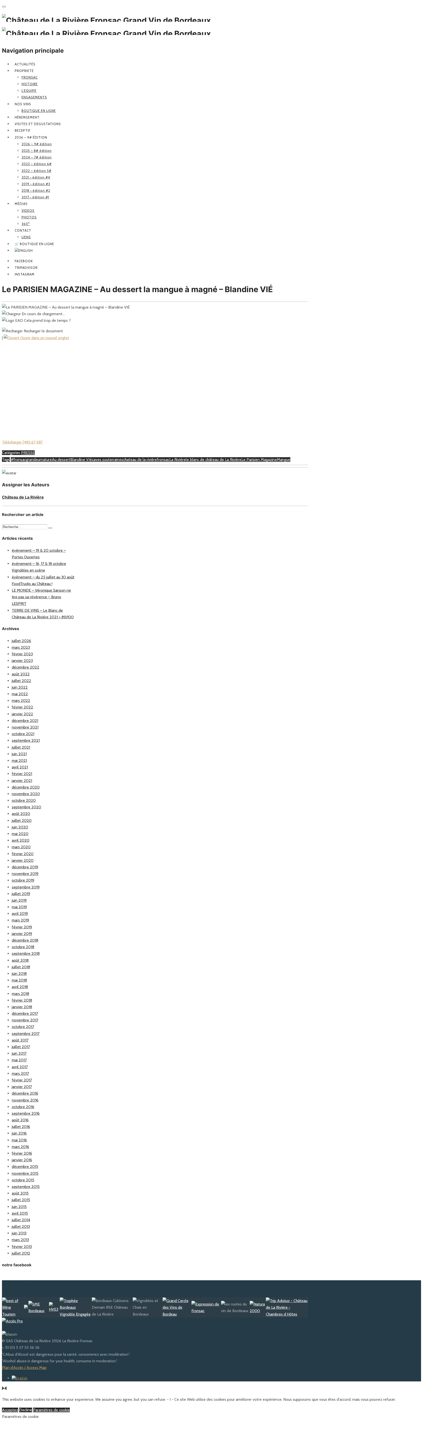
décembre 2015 (25, 1166)
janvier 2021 (22, 780)
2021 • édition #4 (36, 177)
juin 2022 (20, 687)
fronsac (163, 459)
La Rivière (177, 459)
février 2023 (22, 654)
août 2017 (20, 1040)
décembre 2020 (26, 787)
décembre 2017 (25, 1013)
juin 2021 (19, 754)
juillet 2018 (21, 967)
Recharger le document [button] (43, 331)
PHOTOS (29, 217)
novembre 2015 (25, 1173)
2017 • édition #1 (35, 197)
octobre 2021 (23, 733)
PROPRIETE (24, 71)
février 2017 (22, 1080)
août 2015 (20, 1193)
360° (26, 224)
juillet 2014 (21, 1220)
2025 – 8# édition (37, 151)
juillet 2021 (21, 747)
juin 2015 (19, 1206)
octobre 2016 (23, 1106)
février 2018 (22, 1000)
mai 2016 (19, 1140)
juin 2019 (19, 900)
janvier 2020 (23, 860)
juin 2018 (19, 973)
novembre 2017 (25, 1020)
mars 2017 (20, 1073)
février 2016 (22, 1153)
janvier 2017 (22, 1086)
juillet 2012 (21, 1253)
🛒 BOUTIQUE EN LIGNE (34, 244)
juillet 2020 (22, 820)
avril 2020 (20, 840)
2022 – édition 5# (36, 171)
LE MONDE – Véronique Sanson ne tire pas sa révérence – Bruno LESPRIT (41, 597)
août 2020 (21, 813)
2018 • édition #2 (36, 190)
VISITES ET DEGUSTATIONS (38, 124)
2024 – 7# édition (37, 157)
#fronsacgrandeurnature (31, 459)
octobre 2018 (23, 947)
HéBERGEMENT (27, 117)
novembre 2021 (25, 727)
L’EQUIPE (29, 91)
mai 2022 (20, 694)
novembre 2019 (25, 873)
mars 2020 (21, 847)
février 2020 (23, 853)
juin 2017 (19, 1053)
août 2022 (21, 674)
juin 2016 (19, 1133)
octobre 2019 (23, 880)
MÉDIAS (21, 204)
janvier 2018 (22, 1007)
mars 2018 (20, 993)
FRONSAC (30, 77)
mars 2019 (20, 920)
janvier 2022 (22, 714)
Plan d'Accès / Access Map (24, 1367)
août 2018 (20, 960)
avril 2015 (20, 1213)
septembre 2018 (26, 953)
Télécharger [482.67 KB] (22, 442)
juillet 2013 (21, 1226)
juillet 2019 (21, 893)
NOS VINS (23, 104)
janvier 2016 (22, 1160)
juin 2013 (19, 1233)
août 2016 (20, 1120)
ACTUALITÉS (25, 64)
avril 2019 (20, 913)
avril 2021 (20, 767)
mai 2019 (19, 907)
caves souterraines (107, 459)
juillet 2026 (21, 640)
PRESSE (28, 452)
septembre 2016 (26, 1113)
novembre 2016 (25, 1100)
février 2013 (22, 1246)
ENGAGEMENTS (34, 97)
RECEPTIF (23, 130)
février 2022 (22, 707)
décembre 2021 (25, 720)
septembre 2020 (26, 807)
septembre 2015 (26, 1186)
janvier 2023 (22, 660)
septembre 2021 (26, 740)
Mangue (283, 459)
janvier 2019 (22, 933)
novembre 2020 (26, 793)
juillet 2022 (21, 680)
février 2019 (22, 927)
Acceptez (10, 1410)
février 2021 (22, 773)
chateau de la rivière (140, 459)
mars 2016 (20, 1146)
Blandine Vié (81, 459)
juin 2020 (20, 827)
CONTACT (23, 230)
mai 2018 (19, 980)
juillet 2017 (21, 1046)
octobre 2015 (23, 1180)
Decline (25, 1410)
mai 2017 (19, 1060)
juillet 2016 (21, 1126)
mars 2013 (20, 1239)
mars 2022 (21, 700)
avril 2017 (20, 1067)
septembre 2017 (25, 1033)
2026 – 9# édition (31, 137)
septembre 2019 (26, 887)
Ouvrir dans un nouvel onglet (44, 337)
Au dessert (61, 459)
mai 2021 (19, 760)
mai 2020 (20, 833)
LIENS (26, 237)
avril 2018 (20, 986)
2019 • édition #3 (36, 184)
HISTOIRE (30, 84)
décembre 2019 (25, 867)
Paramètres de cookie (51, 1410)
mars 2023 (21, 647)
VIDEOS (28, 211)
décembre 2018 (25, 940)
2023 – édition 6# (37, 164)
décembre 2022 (25, 667)
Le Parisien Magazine (259, 459)
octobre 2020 (24, 800)
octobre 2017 (23, 1026)
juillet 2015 (21, 1200)
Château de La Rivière (23, 497)
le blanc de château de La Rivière (213, 459)
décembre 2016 (25, 1093)
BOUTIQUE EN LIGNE (39, 111)
